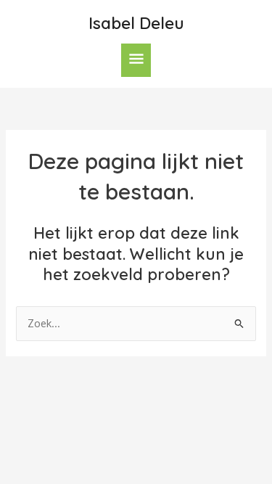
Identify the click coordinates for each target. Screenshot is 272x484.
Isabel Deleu (136, 22)
